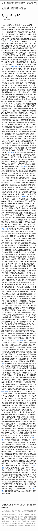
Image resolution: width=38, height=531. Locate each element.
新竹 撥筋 (11, 152)
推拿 (3, 363)
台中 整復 (19, 340)
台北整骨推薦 (16, 67)
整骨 (9, 41)
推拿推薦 (24, 166)
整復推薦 (24, 196)
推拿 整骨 (4, 391)
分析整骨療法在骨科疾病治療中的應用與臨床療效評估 (18, 6)
